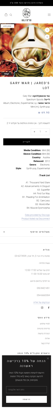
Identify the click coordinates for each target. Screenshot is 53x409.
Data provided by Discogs (37, 215)
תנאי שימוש (45, 323)
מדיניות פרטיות (43, 328)
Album (6, 103)
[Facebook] (49, 307)
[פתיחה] (6, 14)
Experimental (27, 103)
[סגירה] (48, 358)
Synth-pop (45, 106)
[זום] (47, 30)
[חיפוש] (11, 15)
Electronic (15, 103)
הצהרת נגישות (44, 333)
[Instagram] (42, 307)
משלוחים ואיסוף (40, 231)
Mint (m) (35, 106)
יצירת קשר (45, 343)
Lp (35, 103)
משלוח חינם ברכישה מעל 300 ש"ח (26, 3)
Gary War (27, 96)
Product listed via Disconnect (36, 218)
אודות (47, 338)
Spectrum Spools (34, 99)
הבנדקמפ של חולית (41, 302)
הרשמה (26, 399)
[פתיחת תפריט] (49, 15)
